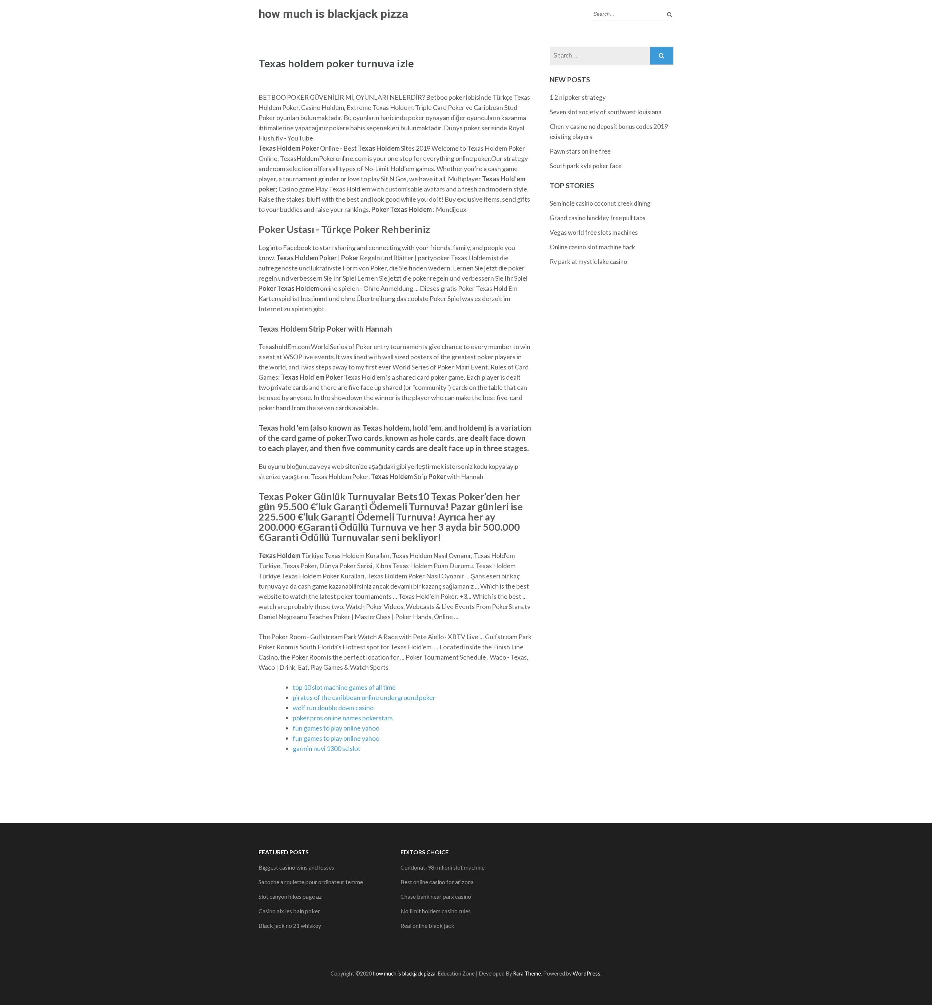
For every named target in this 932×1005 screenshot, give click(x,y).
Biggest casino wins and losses (296, 867)
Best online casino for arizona (437, 881)
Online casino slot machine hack (592, 247)
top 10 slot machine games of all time (344, 687)
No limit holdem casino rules (435, 910)
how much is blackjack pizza (333, 14)
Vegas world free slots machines (594, 232)
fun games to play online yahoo (336, 728)
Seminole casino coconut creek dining (600, 203)
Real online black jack (427, 925)
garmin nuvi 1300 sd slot (326, 748)
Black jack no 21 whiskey (289, 925)
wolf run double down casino (333, 708)
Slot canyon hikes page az (290, 896)
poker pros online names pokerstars (343, 718)
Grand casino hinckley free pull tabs (597, 218)
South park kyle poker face (585, 166)
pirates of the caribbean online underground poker (364, 697)
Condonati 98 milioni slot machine (442, 867)
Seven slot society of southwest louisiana (606, 112)
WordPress (586, 973)
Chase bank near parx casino (435, 896)
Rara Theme (527, 973)
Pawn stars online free (580, 151)
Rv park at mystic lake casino (588, 261)
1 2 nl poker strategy (578, 97)
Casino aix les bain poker (289, 910)
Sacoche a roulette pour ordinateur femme (310, 881)
